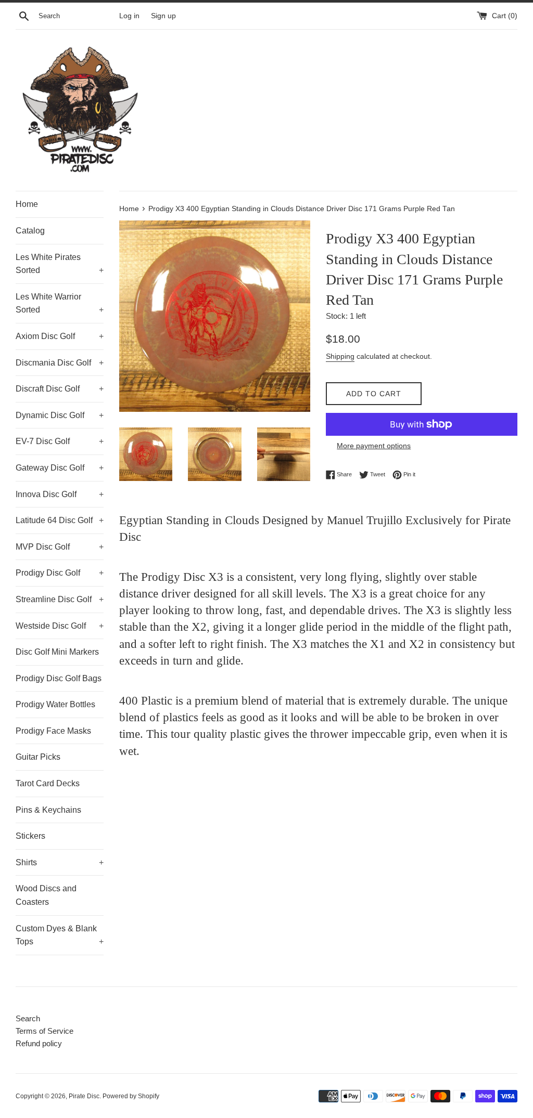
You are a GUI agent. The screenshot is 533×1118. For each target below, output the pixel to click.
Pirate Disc (84, 1096)
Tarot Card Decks (48, 783)
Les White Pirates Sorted (60, 264)
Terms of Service (44, 1030)
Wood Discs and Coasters (46, 895)
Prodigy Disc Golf (60, 572)
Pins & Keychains (48, 809)
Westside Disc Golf (60, 625)
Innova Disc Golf (60, 494)
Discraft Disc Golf (60, 388)
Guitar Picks (38, 756)
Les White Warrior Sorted (60, 303)
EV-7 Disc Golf (60, 441)
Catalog (30, 230)
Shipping (340, 356)
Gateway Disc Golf (60, 467)
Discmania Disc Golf (60, 362)
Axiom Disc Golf (60, 336)
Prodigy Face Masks (53, 730)
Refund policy (39, 1043)
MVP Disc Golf (60, 546)
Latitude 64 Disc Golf (60, 520)
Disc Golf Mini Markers (57, 651)
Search (28, 1018)
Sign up (163, 16)
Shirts (60, 862)
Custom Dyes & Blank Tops (60, 935)
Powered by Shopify (131, 1096)
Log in (129, 16)
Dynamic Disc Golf (60, 415)
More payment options (374, 445)
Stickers (30, 835)
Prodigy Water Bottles (55, 704)
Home (27, 204)
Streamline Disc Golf (60, 599)
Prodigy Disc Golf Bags (58, 678)
